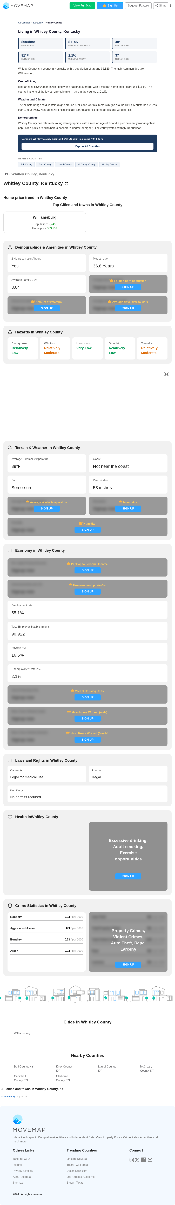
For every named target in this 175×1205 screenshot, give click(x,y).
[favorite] (66, 183)
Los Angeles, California (81, 1176)
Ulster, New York (77, 1170)
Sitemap (18, 1182)
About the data (22, 1176)
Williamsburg (14, 1096)
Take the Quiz (21, 1158)
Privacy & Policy (23, 1170)
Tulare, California (77, 1164)
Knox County (45, 164)
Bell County (26, 164)
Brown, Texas (75, 1182)
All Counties (24, 22)
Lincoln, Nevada (77, 1158)
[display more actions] (170, 5)
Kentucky (38, 22)
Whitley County (109, 164)
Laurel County (65, 164)
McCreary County (86, 164)
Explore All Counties (87, 146)
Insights (17, 1164)
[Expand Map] (166, 374)
